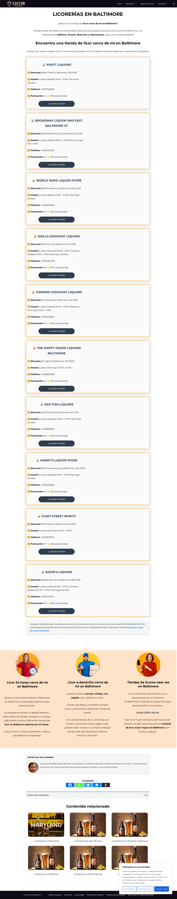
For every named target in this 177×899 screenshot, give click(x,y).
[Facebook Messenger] (97, 785)
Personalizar (129, 889)
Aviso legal (79, 895)
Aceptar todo (161, 889)
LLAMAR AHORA (56, 104)
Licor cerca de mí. (33, 895)
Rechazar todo (145, 889)
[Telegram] (88, 785)
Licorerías (162, 4)
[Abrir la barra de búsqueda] (174, 3)
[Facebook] (70, 785)
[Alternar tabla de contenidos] (144, 795)
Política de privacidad (115, 895)
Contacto (68, 895)
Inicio (119, 4)
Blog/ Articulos (147, 4)
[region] (145, 878)
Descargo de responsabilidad (141, 895)
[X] (106, 785)
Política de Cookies (95, 895)
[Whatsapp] (79, 785)
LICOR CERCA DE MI (147, 712)
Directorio (130, 4)
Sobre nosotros (55, 895)
